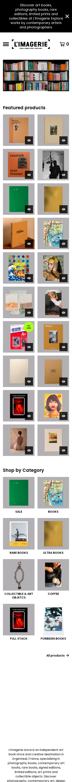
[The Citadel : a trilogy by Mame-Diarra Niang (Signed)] (18, 302)
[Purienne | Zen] (18, 371)
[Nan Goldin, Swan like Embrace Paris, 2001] (53, 302)
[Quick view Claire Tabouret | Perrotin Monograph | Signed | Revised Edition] (63, 416)
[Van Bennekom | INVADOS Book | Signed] (53, 199)
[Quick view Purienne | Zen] (29, 381)
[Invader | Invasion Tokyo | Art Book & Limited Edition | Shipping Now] (53, 233)
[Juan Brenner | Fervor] (53, 440)
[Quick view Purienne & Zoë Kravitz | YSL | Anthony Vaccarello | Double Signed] (63, 140)
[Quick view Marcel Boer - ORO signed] (63, 381)
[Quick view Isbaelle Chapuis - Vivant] (29, 450)
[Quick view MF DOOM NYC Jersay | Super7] (29, 347)
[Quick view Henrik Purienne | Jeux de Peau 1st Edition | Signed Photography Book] (29, 209)
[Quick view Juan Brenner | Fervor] (63, 450)
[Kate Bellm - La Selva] (18, 233)
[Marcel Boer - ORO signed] (53, 371)
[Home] (32, 44)
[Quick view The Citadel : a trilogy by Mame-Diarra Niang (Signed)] (29, 313)
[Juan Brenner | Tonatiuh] (18, 164)
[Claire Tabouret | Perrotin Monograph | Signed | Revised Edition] (53, 406)
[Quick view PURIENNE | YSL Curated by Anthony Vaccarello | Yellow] (63, 347)
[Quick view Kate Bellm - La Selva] (29, 244)
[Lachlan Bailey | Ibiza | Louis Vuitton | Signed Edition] (18, 130)
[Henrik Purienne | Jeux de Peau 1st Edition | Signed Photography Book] (18, 199)
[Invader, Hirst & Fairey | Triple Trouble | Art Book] (18, 268)
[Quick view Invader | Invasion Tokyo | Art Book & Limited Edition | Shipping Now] (63, 244)
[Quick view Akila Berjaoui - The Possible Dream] (63, 278)
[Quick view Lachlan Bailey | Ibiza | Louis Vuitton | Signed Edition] (29, 140)
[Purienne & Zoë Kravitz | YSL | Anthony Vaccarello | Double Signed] (53, 130)
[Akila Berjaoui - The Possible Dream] (53, 268)
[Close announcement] (67, 16)
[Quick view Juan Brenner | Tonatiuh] (29, 175)
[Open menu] (6, 44)
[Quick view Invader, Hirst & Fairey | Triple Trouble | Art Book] (29, 278)
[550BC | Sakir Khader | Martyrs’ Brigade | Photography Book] (53, 164)
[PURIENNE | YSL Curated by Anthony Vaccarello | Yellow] (53, 337)
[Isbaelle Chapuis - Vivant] (18, 440)
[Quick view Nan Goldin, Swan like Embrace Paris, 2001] (63, 313)
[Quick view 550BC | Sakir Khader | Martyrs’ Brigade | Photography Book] (63, 175)
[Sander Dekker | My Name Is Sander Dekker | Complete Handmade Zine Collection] (18, 406)
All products (55, 655)
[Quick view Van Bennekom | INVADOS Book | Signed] (63, 209)
